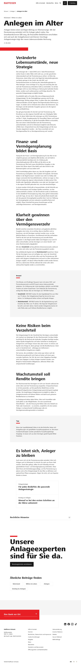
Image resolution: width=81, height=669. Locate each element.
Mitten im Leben (31, 584)
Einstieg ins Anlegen (19, 589)
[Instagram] (72, 624)
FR (74, 661)
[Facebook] (69, 624)
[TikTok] (76, 624)
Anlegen (47, 584)
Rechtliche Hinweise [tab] (19, 517)
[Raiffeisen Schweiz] (9, 3)
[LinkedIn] (65, 624)
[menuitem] (40, 3)
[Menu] (65, 3)
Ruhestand (16, 584)
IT (76, 661)
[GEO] (36, 614)
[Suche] (60, 3)
